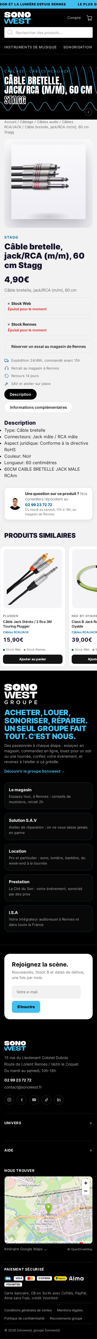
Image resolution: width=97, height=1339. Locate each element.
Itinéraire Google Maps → (25, 1249)
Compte (74, 17)
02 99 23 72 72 (38, 504)
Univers (13, 1123)
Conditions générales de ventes (28, 1310)
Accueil (10, 122)
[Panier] (89, 18)
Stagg (11, 237)
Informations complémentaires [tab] (38, 407)
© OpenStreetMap (80, 1249)
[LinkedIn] (59, 1100)
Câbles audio (47, 122)
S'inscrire (26, 1006)
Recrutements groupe (66, 1318)
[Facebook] (21, 1100)
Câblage (26, 122)
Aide (8, 1150)
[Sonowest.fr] (17, 18)
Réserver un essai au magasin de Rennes (48, 346)
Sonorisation (77, 47)
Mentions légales (70, 1310)
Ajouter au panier (32, 659)
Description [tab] (20, 394)
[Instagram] (9, 1100)
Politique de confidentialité (24, 1318)
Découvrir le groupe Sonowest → (34, 771)
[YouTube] (34, 1100)
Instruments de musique (30, 47)
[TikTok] (46, 1100)
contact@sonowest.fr (23, 1087)
